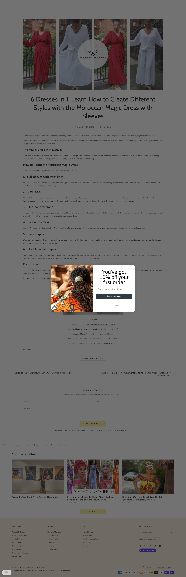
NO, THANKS (114, 305)
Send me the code (114, 296)
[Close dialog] (132, 267)
